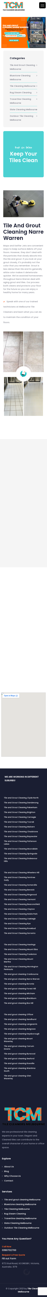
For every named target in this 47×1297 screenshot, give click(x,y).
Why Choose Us (12, 1176)
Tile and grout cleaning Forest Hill (20, 988)
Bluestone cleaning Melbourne (20, 77)
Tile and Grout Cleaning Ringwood (20, 894)
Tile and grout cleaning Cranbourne (21, 974)
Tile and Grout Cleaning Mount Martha (18, 960)
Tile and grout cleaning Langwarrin (20, 1024)
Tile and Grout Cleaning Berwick (19, 889)
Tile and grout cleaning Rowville (19, 1063)
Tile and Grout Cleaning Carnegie (20, 817)
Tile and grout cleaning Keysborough (21, 1033)
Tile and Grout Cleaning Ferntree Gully (19, 878)
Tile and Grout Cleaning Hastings (20, 944)
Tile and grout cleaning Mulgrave (20, 1029)
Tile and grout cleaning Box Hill (18, 1003)
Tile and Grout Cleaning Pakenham (20, 807)
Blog (6, 1171)
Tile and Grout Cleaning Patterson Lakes (20, 842)
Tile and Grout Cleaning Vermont (20, 899)
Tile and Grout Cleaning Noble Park (20, 914)
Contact (8, 1180)
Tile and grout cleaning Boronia (19, 984)
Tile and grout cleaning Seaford (19, 1058)
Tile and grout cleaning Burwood (19, 1053)
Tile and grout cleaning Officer (18, 1014)
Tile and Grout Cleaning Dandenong (21, 802)
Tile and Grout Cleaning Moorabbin (21, 848)
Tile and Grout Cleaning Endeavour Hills (20, 859)
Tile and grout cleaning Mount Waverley (18, 1040)
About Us (9, 1166)
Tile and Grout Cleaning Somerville (20, 885)
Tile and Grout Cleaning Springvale (20, 853)
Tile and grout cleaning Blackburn (20, 998)
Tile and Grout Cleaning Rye (17, 923)
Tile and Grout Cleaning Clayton (19, 909)
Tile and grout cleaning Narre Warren (22, 979)
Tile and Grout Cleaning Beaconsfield (22, 904)
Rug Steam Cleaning (20, 92)
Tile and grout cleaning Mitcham (19, 993)
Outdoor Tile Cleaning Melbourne (21, 118)
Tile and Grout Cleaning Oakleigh (20, 918)
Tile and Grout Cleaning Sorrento (20, 933)
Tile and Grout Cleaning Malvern (19, 826)
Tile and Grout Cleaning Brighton (19, 812)
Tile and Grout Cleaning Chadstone (21, 831)
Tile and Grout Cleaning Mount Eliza (21, 949)
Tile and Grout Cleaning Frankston (20, 954)
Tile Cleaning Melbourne (22, 86)
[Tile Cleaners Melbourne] (14, 6)
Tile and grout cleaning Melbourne (22, 67)
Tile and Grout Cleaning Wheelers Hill (21, 872)
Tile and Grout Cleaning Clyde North (21, 797)
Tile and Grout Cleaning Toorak (19, 822)
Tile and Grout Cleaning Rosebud (20, 928)
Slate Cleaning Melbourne (23, 109)
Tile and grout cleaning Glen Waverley (17, 1077)
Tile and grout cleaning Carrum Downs (19, 1047)
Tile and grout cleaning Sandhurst (20, 1019)
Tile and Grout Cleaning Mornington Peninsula (21, 968)
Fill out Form (9, 1258)
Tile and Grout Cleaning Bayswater (20, 836)
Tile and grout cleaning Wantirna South (19, 1069)
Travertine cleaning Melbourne (20, 101)
